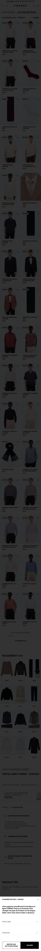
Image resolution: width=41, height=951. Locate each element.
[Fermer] (38, 899)
